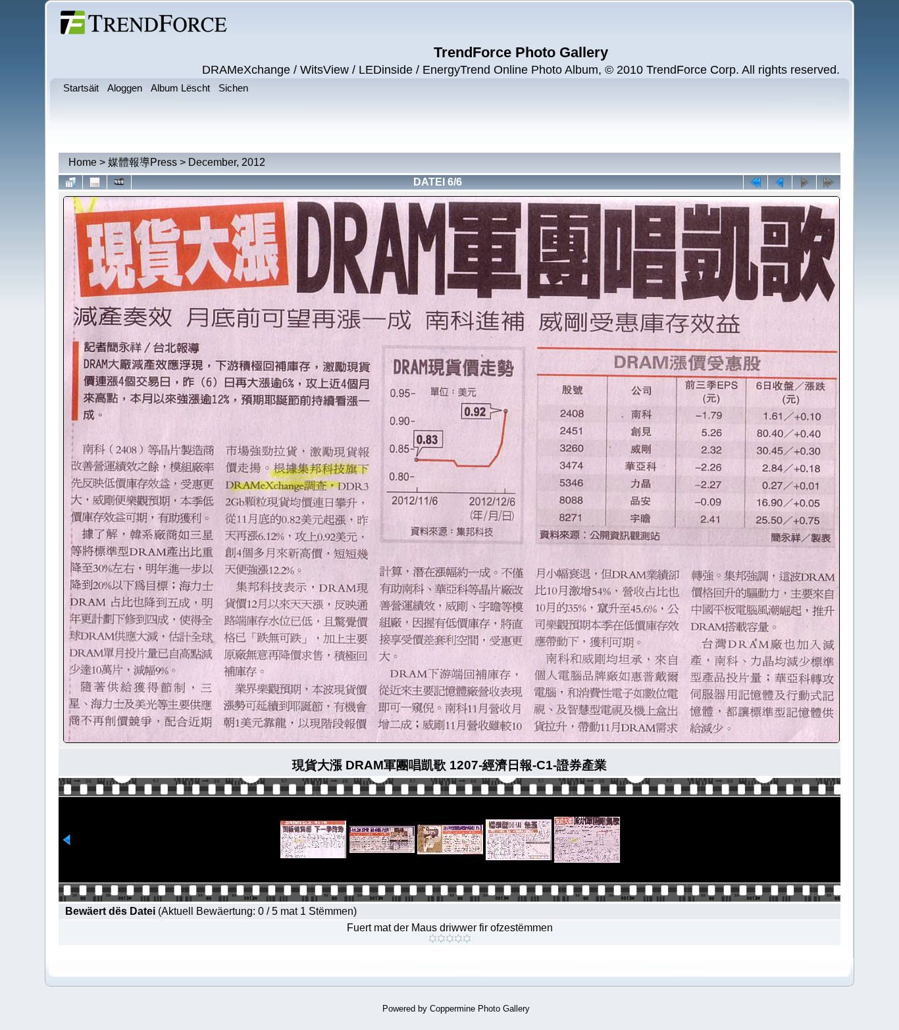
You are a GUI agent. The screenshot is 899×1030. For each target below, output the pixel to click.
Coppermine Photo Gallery (480, 1009)
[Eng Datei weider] (780, 182)
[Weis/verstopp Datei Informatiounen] (95, 182)
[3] (450, 938)
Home (82, 162)
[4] (458, 938)
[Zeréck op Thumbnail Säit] (70, 182)
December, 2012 (226, 162)
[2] (441, 938)
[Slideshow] (119, 182)
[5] (467, 938)
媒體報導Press (142, 162)
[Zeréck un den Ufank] (755, 182)
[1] (432, 938)
